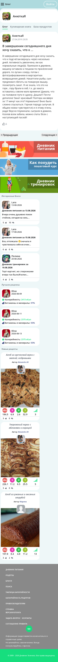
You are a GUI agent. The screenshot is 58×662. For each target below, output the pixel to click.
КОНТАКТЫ (27, 618)
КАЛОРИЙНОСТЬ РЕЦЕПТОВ (18, 598)
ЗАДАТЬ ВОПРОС (13, 618)
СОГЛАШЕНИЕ (12, 624)
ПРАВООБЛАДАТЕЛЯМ (15, 603)
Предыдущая (10, 134)
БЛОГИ (9, 581)
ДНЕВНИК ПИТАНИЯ (14, 569)
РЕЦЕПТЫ (10, 575)
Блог (5, 26)
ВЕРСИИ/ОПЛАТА (13, 612)
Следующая (49, 134)
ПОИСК (9, 586)
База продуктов (43, 26)
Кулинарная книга (20, 26)
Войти (50, 4)
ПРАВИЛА (23, 624)
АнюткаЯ (19, 16)
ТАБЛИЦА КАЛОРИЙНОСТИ (18, 592)
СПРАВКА (10, 609)
